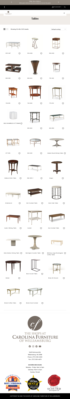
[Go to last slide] (11, 2)
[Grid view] (5, 29)
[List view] (7, 29)
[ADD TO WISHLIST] (19, 53)
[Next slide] (58, 2)
